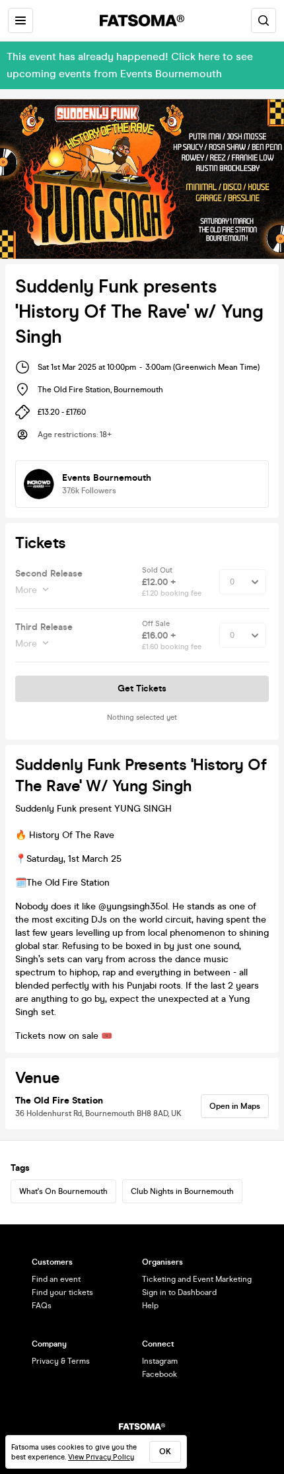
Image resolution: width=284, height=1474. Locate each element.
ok (165, 1451)
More (26, 590)
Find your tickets (62, 1292)
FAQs (42, 1305)
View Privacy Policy (101, 1457)
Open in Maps (234, 1106)
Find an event (56, 1279)
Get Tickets (142, 688)
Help (150, 1305)
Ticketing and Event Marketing (197, 1279)
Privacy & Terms (61, 1361)
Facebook (159, 1374)
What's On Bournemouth (63, 1191)
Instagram (160, 1361)
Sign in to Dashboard (179, 1292)
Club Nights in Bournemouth (182, 1191)
